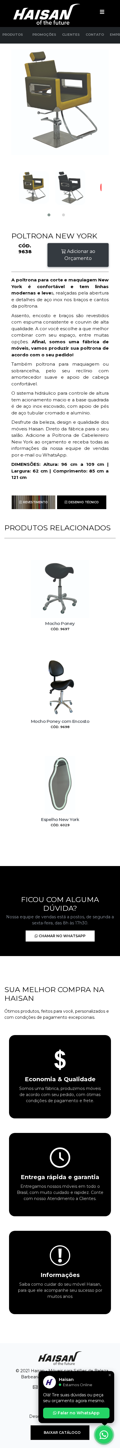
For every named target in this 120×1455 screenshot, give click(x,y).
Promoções (44, 35)
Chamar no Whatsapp (62, 936)
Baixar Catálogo (62, 1432)
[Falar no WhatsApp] (104, 1434)
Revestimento (35, 502)
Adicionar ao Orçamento (79, 255)
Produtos (12, 35)
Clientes (71, 35)
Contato (95, 35)
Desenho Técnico (83, 502)
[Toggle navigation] (102, 11)
